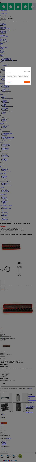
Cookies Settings (9, 82)
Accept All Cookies (27, 82)
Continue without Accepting (27, 71)
